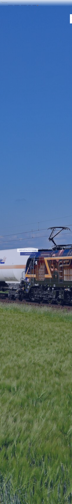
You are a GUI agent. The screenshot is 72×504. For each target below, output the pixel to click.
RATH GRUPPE (24, 5)
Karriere (34, 5)
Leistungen (16, 5)
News (29, 5)
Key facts (10, 5)
